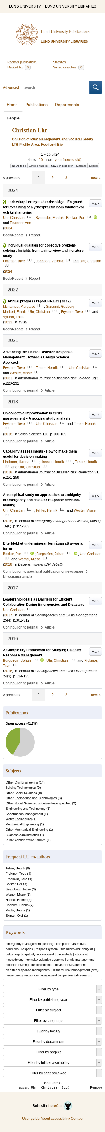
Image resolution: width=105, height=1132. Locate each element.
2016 (8, 671)
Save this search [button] (62, 165)
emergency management (23, 944)
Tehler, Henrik (15, 868)
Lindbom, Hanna (17, 905)
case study (64, 954)
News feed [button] (19, 165)
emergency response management (32, 975)
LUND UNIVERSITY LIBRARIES (70, 6)
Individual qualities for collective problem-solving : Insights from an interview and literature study (43, 250)
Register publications (22, 62)
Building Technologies (21, 787)
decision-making (17, 964)
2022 (8, 322)
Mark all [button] (81, 165)
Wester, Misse (16, 894)
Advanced (11, 87)
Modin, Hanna (15, 910)
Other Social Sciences (21, 793)
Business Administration (22, 835)
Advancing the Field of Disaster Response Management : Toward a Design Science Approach (38, 357)
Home (12, 104)
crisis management (80, 959)
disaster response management (28, 970)
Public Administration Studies (26, 840)
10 (41, 160)
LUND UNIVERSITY (25, 6)
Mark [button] (95, 203)
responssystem (47, 949)
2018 (8, 434)
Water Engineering (19, 819)
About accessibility (55, 1119)
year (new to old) (68, 160)
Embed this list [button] (38, 165)
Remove (96, 1087)
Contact (77, 1119)
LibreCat (55, 1106)
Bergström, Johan (18, 889)
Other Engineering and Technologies (31, 798)
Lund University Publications (65, 31)
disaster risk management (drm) (76, 970)
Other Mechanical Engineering (27, 829)
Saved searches (67, 67)
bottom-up (13, 954)
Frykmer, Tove (16, 873)
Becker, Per (14, 884)
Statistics (59, 62)
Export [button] (93, 165)
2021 (8, 378)
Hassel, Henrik (16, 900)
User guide (31, 1119)
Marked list (18, 67)
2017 (8, 615)
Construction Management (24, 814)
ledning (48, 944)
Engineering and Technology (26, 808)
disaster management (70, 964)
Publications (36, 104)
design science (41, 964)
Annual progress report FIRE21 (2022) (39, 301)
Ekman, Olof (14, 915)
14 (41, 782)
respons (27, 949)
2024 (8, 228)
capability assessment (38, 954)
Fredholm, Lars (16, 879)
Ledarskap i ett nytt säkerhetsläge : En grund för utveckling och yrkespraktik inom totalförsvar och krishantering (43, 207)
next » (96, 178)
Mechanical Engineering (22, 824)
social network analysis (76, 949)
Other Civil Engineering (22, 782)
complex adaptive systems (45, 959)
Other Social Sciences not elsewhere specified (38, 803)
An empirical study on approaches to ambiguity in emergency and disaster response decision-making (42, 500)
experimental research (75, 975)
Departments (67, 104)
